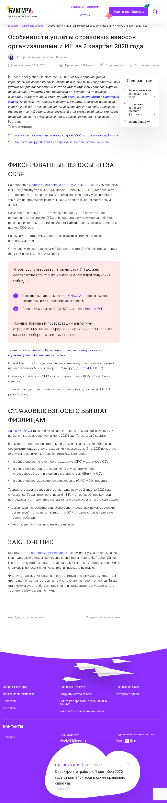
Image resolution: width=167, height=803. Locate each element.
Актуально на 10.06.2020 (29, 65)
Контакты (9, 708)
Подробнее (61, 789)
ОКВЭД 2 (74, 296)
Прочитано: (78, 65)
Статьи (85, 15)
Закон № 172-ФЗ (20, 431)
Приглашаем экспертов (19, 694)
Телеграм (9, 701)
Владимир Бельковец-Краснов (46, 57)
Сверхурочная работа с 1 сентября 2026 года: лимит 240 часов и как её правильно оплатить (90, 777)
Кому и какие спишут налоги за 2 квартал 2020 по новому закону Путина (66, 135)
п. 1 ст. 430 (84, 368)
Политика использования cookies (81, 711)
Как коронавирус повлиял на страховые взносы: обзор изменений (62, 142)
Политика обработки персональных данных (83, 702)
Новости (93, 7)
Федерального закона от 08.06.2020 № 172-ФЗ (62, 185)
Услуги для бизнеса (128, 12)
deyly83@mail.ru (74, 741)
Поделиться (113, 65)
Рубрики (77, 7)
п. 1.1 (42, 213)
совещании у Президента (49, 553)
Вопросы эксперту (15, 686)
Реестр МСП (94, 309)
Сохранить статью (147, 65)
